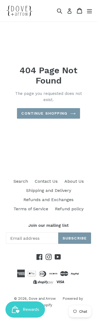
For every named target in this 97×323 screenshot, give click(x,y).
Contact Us (46, 181)
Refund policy (69, 208)
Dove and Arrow (42, 299)
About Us (74, 181)
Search (20, 181)
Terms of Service (30, 208)
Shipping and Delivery (48, 190)
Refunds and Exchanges (48, 199)
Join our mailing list (48, 225)
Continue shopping (44, 113)
